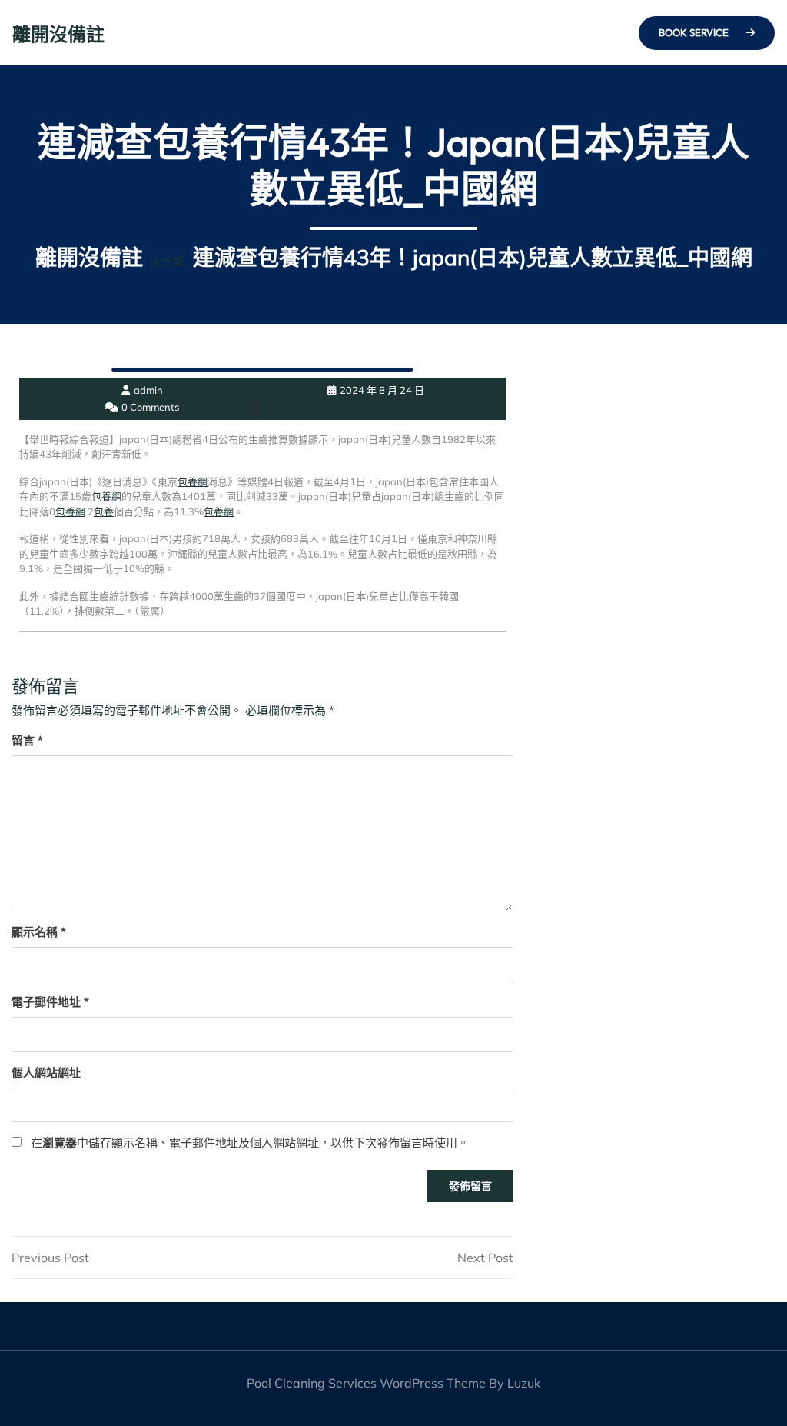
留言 (27, 740)
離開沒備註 (58, 33)
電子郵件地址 (50, 1002)
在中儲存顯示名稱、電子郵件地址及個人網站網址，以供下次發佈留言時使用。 (250, 1142)
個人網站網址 (46, 1072)
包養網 (193, 481)
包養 (104, 511)
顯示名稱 (39, 932)
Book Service (695, 32)
